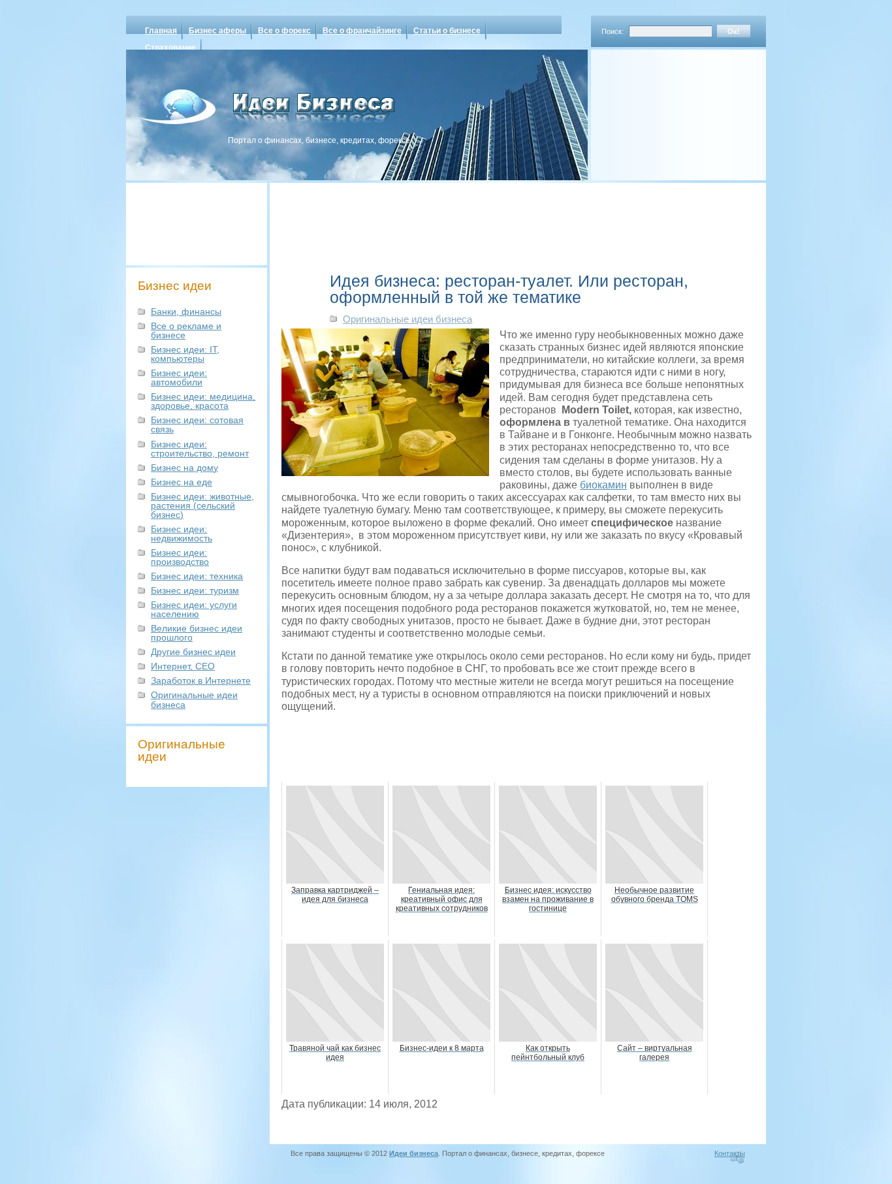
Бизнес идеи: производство (180, 557)
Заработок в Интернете (201, 680)
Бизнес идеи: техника (197, 576)
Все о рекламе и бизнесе (186, 330)
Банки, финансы (186, 311)
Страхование (170, 47)
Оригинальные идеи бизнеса (194, 699)
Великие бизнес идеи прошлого (196, 633)
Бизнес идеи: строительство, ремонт (200, 448)
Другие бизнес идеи (193, 652)
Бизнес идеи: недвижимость (181, 533)
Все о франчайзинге (362, 30)
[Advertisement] (661, 110)
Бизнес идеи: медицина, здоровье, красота (203, 401)
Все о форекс (284, 30)
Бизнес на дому (184, 467)
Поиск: (612, 31)
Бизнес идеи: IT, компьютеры (185, 354)
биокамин (603, 484)
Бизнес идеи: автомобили (179, 377)
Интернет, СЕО (183, 666)
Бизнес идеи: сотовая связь (197, 424)
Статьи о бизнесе (447, 30)
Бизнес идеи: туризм (195, 590)
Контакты (729, 1153)
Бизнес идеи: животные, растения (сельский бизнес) (202, 505)
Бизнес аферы (217, 30)
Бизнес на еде (181, 482)
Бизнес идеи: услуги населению (194, 609)
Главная (161, 30)
